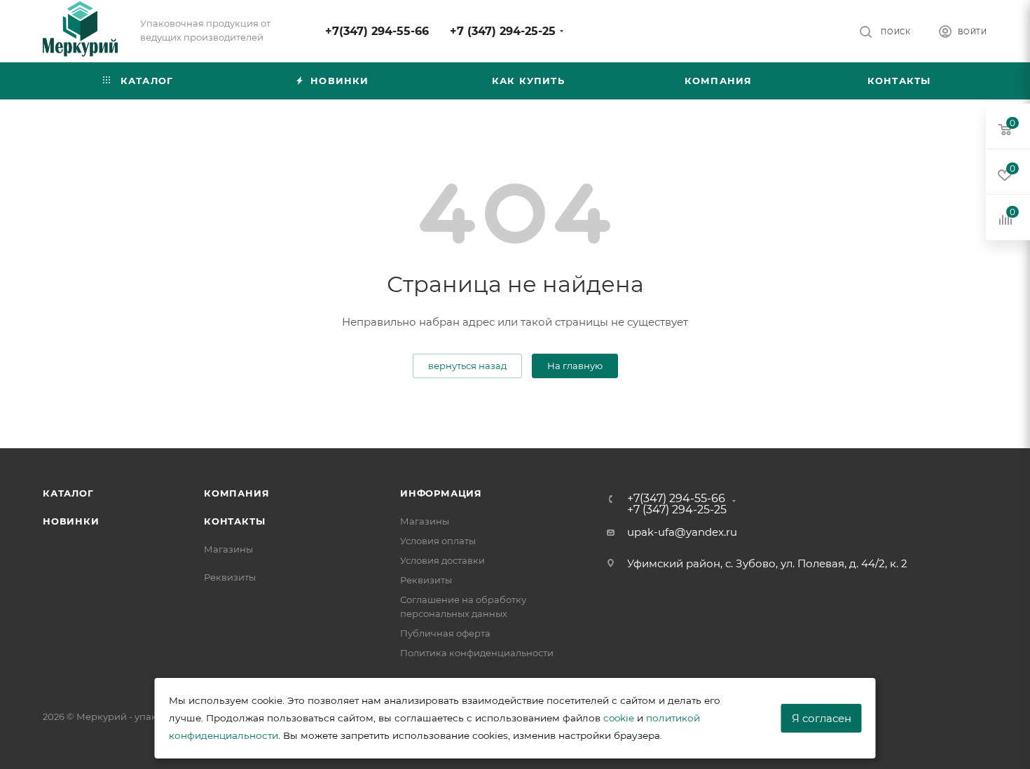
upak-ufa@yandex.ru (682, 532)
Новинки (71, 521)
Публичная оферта (445, 633)
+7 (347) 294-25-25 (503, 31)
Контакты (234, 521)
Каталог (68, 493)
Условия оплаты (438, 540)
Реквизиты (230, 577)
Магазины (228, 549)
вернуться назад (467, 365)
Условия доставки (442, 560)
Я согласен (821, 718)
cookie (618, 717)
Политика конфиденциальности (477, 652)
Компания (236, 493)
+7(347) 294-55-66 (377, 31)
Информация (441, 493)
